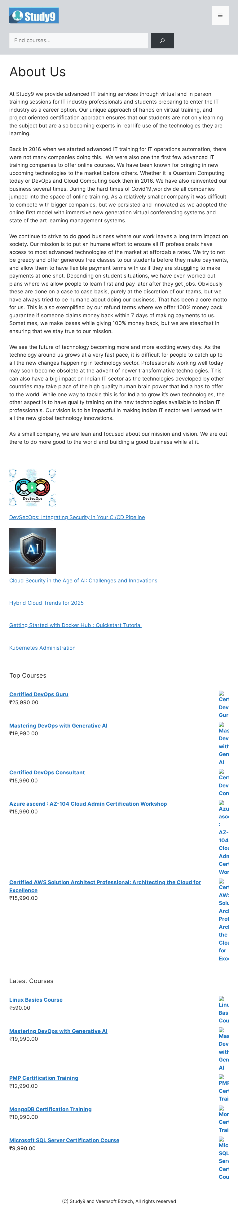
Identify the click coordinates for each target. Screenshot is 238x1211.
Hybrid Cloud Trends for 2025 (46, 603)
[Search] (162, 41)
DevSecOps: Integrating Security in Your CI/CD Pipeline (77, 517)
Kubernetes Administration (42, 648)
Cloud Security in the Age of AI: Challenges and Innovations (83, 580)
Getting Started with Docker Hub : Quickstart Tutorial (75, 625)
